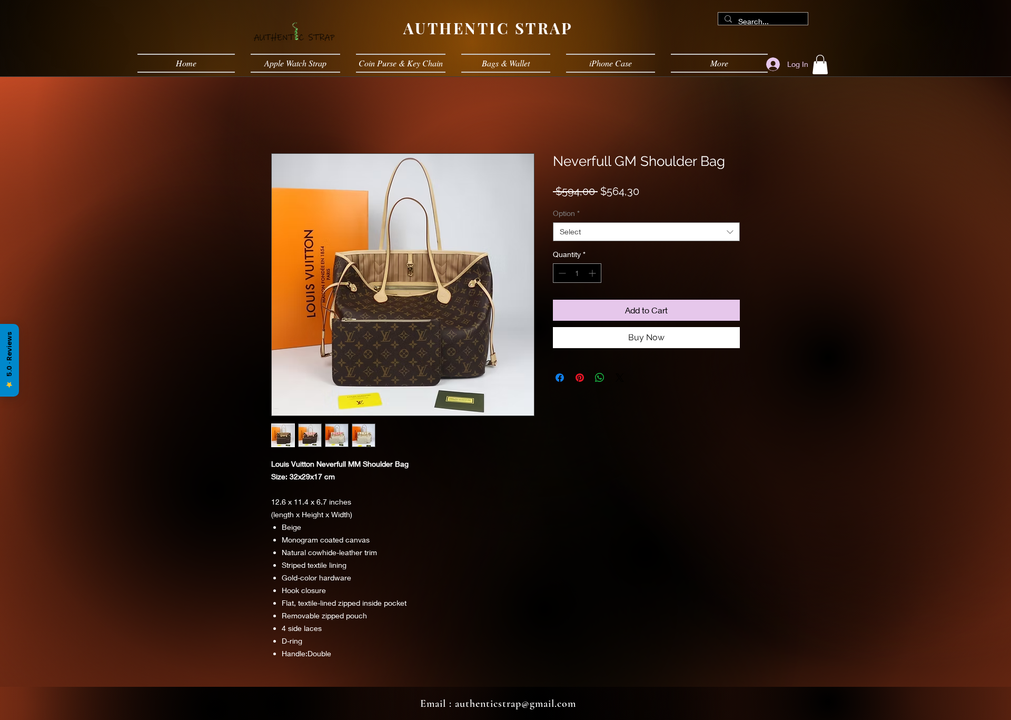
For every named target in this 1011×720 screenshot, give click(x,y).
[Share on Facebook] (559, 377)
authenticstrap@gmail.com (515, 703)
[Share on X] (619, 377)
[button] (820, 64)
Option (566, 213)
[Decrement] (561, 273)
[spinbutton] (577, 273)
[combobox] (646, 231)
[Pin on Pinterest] (579, 377)
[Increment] (593, 273)
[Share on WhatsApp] (599, 377)
